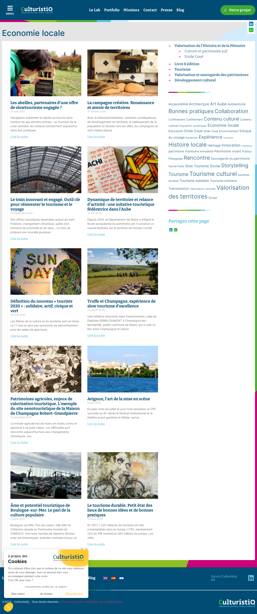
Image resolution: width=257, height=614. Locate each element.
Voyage (212, 197)
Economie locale (223, 125)
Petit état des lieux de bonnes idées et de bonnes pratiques (120, 510)
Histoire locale (187, 144)
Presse (166, 10)
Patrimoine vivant (227, 151)
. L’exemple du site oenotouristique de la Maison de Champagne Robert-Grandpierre (45, 406)
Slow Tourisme (197, 166)
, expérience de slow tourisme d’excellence (121, 303)
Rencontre (197, 157)
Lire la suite (19, 137)
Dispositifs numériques (193, 125)
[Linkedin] (250, 577)
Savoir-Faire (176, 166)
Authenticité (236, 104)
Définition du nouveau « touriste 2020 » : (41, 306)
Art (213, 103)
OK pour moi (74, 593)
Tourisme (182, 69)
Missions (131, 10)
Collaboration (231, 111)
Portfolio (111, 10)
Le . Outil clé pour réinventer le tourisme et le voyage (45, 204)
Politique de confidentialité (104, 602)
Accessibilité (178, 104)
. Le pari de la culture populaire (40, 510)
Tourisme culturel (213, 173)
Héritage (214, 145)
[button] (8, 607)
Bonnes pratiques (191, 111)
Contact (150, 10)
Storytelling (234, 165)
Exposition (192, 137)
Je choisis (46, 593)
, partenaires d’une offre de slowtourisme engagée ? (44, 105)
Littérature (246, 146)
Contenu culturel (221, 119)
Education (175, 131)
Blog (180, 10)
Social (215, 166)
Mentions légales (72, 602)
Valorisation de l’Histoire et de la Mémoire (209, 46)
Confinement (176, 119)
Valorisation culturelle (202, 188)
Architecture (199, 104)
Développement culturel (195, 80)
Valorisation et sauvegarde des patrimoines (211, 75)
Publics (247, 151)
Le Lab (94, 10)
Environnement (229, 131)
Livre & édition (186, 64)
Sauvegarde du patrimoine (230, 158)
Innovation (231, 145)
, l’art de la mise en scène (118, 398)
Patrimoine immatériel (199, 151)
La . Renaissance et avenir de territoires (120, 105)
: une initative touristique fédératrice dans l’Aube (120, 204)
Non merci (17, 593)
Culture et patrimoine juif (206, 51)
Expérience (210, 137)
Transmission (178, 188)
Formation (228, 138)
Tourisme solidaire (194, 180)
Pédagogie (175, 158)
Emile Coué (194, 56)
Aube (221, 104)
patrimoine (176, 151)
